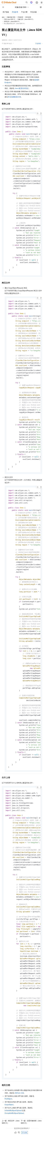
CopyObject (9, 1104)
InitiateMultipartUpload (13, 1110)
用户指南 (6, 12)
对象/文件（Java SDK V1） (26, 19)
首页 (3, 17)
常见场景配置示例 (14, 97)
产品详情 (38, 43)
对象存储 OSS (11, 17)
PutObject (8, 1099)
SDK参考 (28, 17)
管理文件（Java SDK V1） (12, 21)
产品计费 (24, 12)
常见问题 (33, 12)
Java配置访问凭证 (22, 88)
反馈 (25, 1132)
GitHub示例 (19, 1093)
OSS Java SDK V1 (9, 19)
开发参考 (15, 12)
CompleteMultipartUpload (14, 1113)
